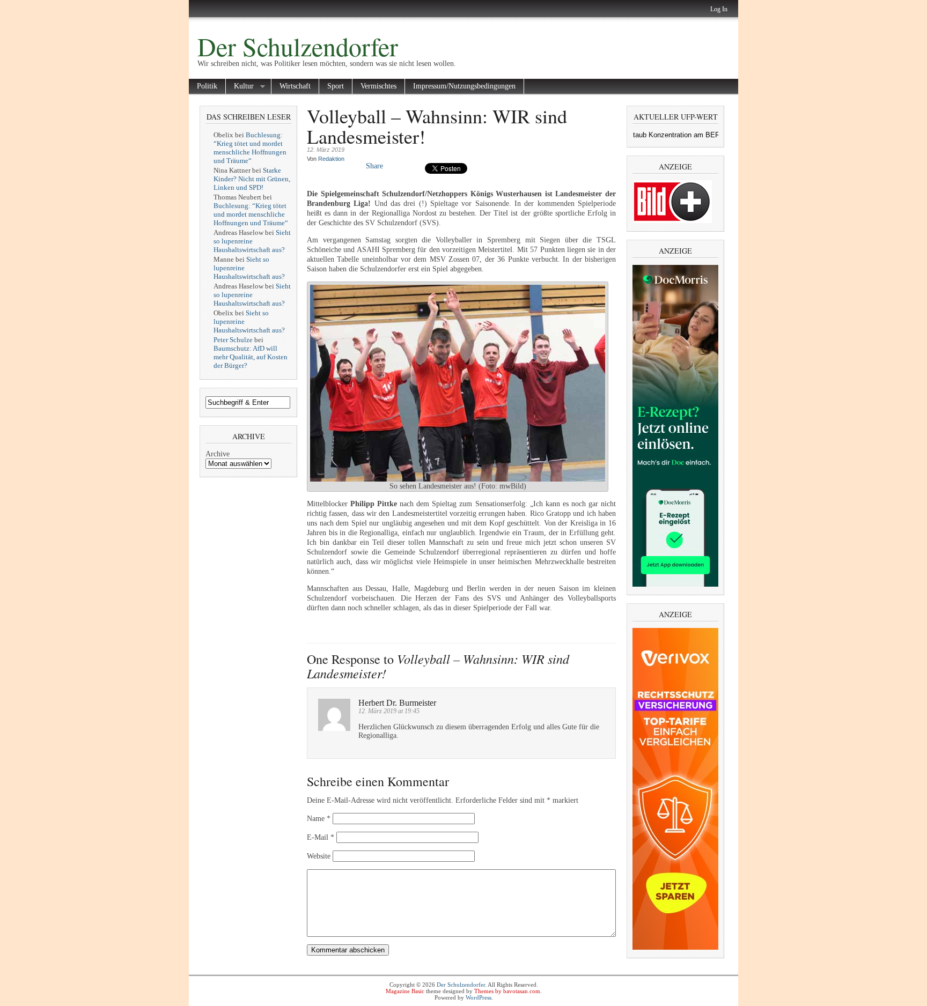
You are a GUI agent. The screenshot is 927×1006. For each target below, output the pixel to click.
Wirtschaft (295, 86)
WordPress (478, 997)
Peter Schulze (233, 340)
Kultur (240, 86)
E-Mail (320, 837)
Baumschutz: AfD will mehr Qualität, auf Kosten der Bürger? (251, 356)
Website (318, 856)
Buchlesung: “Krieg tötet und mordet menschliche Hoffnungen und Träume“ (250, 148)
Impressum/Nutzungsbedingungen (464, 86)
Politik (207, 86)
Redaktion (331, 159)
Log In (718, 9)
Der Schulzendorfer (297, 46)
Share (374, 166)
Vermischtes (378, 86)
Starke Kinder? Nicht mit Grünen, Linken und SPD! (252, 178)
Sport (335, 86)
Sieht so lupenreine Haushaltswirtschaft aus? (252, 241)
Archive (217, 454)
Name (318, 819)
